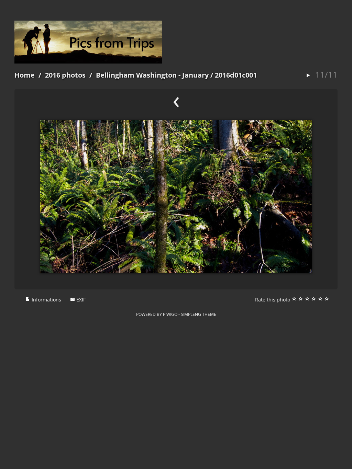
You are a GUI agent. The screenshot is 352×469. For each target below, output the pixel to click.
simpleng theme (198, 314)
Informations (45, 299)
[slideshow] (308, 75)
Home (24, 75)
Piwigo (170, 314)
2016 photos (65, 75)
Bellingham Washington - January (152, 75)
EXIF (80, 299)
